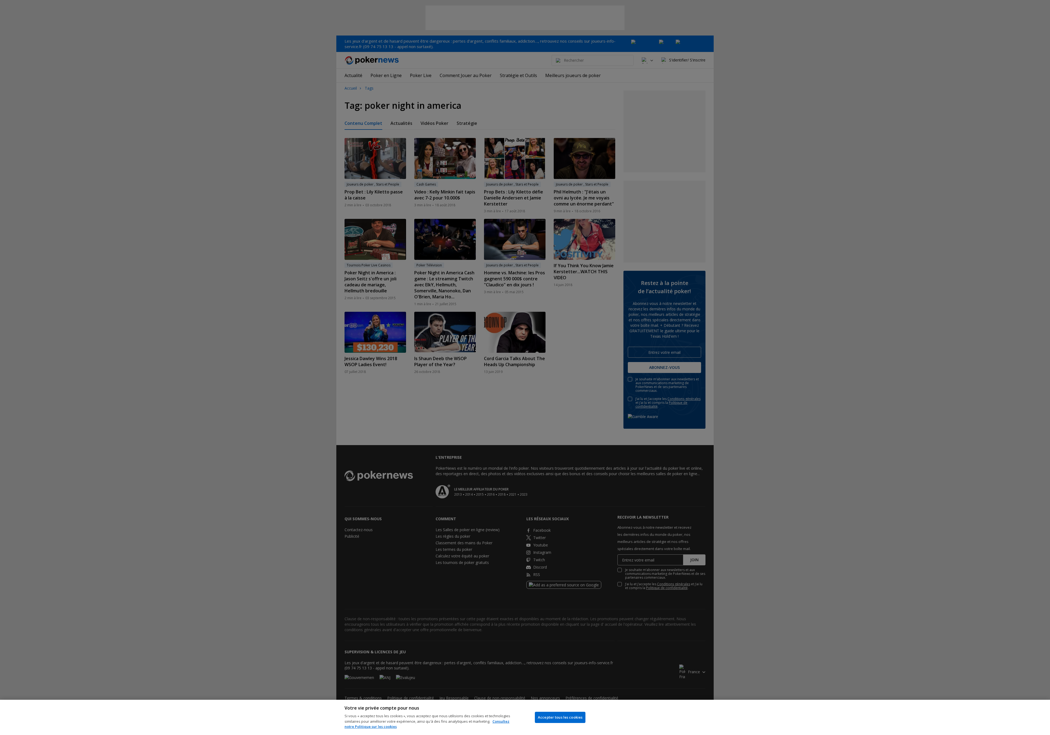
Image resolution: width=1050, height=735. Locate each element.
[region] (525, 717)
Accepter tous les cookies (560, 717)
